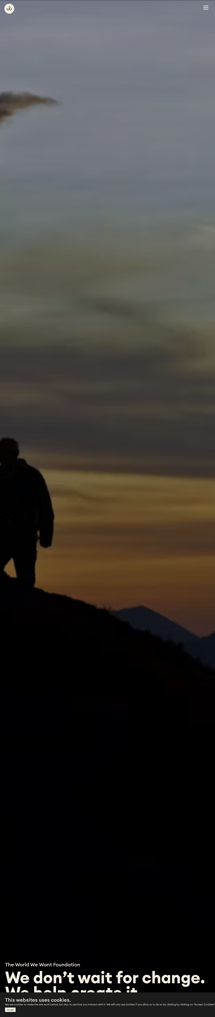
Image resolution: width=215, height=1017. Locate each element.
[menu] (204, 7)
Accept (10, 1010)
